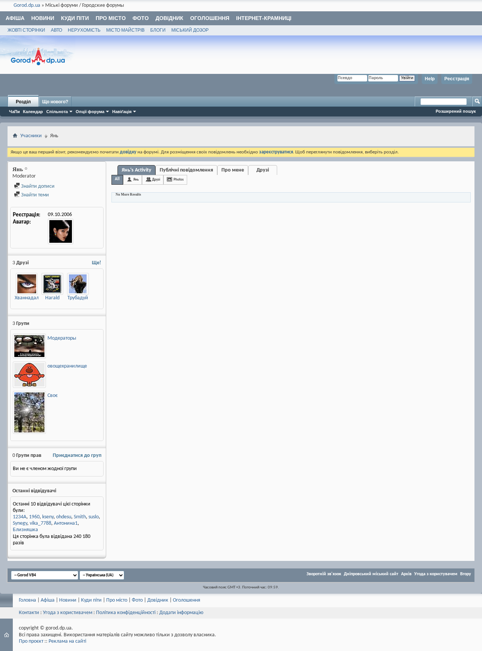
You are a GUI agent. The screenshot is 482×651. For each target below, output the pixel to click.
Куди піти (75, 18)
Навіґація (121, 111)
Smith (80, 517)
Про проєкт (31, 641)
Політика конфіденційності (126, 613)
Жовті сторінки (26, 30)
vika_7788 (40, 523)
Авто (56, 30)
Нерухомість (84, 30)
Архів (406, 574)
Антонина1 (66, 523)
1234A (19, 517)
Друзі (262, 170)
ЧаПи (14, 111)
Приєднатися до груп (77, 455)
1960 (34, 517)
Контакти (29, 613)
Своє (52, 395)
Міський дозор (190, 30)
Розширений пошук (456, 111)
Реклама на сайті (67, 641)
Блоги (158, 30)
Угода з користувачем (436, 574)
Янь (136, 179)
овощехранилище (67, 366)
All (117, 179)
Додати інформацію (181, 613)
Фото (141, 18)
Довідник (169, 18)
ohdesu (63, 517)
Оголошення (209, 18)
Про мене (232, 170)
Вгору (465, 574)
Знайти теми (34, 195)
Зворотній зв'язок (324, 574)
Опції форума (90, 111)
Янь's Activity (136, 170)
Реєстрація (456, 78)
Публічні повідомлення (186, 170)
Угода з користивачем (67, 613)
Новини (42, 18)
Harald (52, 298)
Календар (33, 111)
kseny (47, 517)
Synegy (20, 523)
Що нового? (55, 101)
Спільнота (57, 111)
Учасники (31, 136)
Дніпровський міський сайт (371, 574)
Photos (179, 179)
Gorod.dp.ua (27, 5)
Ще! (96, 263)
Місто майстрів (125, 30)
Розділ (23, 101)
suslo (93, 517)
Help (430, 78)
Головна (27, 600)
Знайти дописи (37, 186)
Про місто (111, 18)
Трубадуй (77, 298)
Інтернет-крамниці (263, 18)
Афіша (15, 18)
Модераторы (61, 338)
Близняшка (25, 530)
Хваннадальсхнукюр (37, 298)
